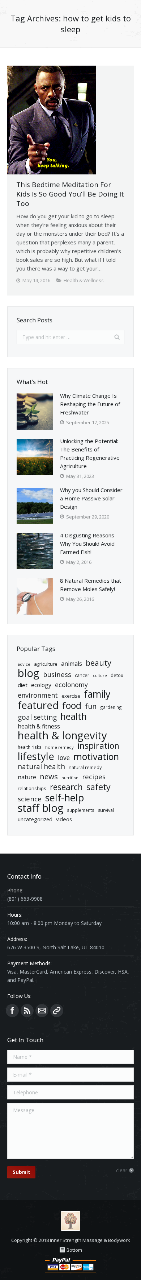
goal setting (37, 717)
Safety (98, 787)
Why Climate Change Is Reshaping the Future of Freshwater (90, 404)
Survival (106, 810)
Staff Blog (40, 808)
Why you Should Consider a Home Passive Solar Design (91, 498)
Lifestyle (36, 756)
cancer (82, 675)
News (49, 776)
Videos (64, 819)
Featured (38, 705)
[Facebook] (12, 1010)
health (73, 716)
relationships (32, 788)
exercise (70, 696)
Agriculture (45, 664)
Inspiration (98, 746)
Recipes (94, 777)
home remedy (59, 747)
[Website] (56, 1010)
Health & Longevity (62, 735)
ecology (41, 685)
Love (64, 757)
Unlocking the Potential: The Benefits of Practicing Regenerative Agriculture (90, 453)
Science (30, 799)
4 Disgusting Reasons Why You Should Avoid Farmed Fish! (87, 544)
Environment (38, 695)
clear (121, 1170)
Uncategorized (35, 819)
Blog (28, 673)
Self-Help (64, 797)
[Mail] (41, 1010)
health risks (30, 747)
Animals (71, 664)
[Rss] (27, 1010)
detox (117, 675)
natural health (41, 767)
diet (22, 685)
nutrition (69, 777)
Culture (100, 675)
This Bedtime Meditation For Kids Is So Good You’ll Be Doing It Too (70, 194)
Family (97, 694)
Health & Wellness (84, 280)
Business (57, 674)
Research (66, 787)
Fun (91, 706)
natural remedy (85, 767)
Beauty (98, 662)
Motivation (96, 756)
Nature (27, 777)
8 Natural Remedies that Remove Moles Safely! (90, 584)
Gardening (111, 707)
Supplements (80, 810)
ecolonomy (71, 685)
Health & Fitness (39, 726)
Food (71, 705)
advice (24, 664)
